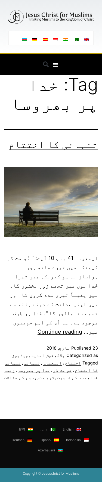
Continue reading (60, 331)
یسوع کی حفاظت (20, 377)
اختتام (73, 363)
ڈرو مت (46, 377)
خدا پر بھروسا (34, 370)
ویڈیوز (20, 355)
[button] (55, 64)
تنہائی (32, 363)
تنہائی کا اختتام (53, 144)
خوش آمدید (42, 355)
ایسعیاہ (52, 363)
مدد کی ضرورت (72, 377)
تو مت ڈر (62, 370)
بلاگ (61, 355)
